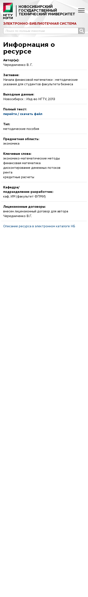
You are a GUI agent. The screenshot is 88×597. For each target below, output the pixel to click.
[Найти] (81, 31)
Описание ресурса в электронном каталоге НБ (39, 226)
